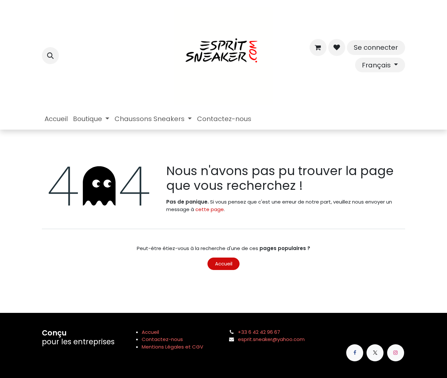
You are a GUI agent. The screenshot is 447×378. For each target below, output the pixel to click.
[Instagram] (395, 352)
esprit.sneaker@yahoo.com (271, 339)
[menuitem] (56, 118)
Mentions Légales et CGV (172, 346)
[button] (50, 55)
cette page (209, 209)
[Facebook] (354, 352)
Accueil (223, 263)
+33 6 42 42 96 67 (259, 332)
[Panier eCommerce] (318, 47)
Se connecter (376, 47)
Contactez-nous (162, 339)
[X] (375, 352)
